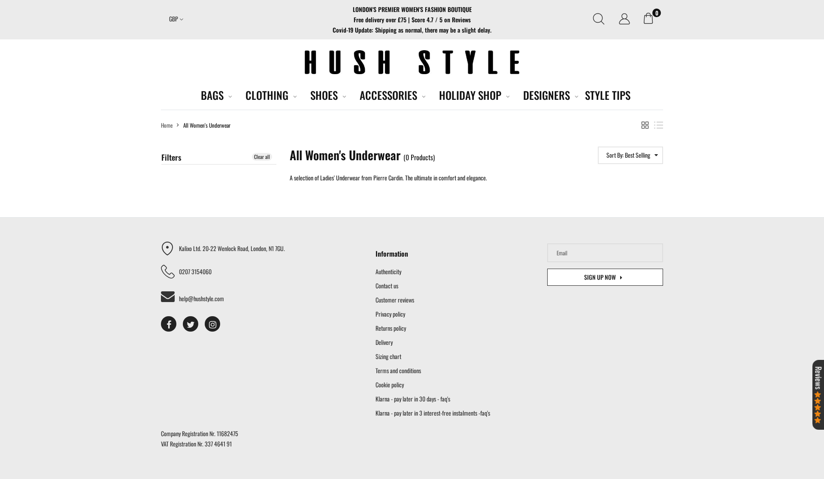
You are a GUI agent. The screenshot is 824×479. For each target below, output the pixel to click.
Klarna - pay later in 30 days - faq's (413, 398)
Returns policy (391, 327)
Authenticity (388, 271)
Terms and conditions (398, 370)
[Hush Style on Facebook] (168, 324)
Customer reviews (395, 299)
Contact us (387, 285)
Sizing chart (388, 356)
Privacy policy (390, 313)
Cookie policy (390, 384)
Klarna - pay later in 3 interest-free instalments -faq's (433, 412)
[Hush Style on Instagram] (212, 324)
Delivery (384, 342)
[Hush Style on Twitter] (190, 324)
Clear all (262, 156)
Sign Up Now (600, 276)
